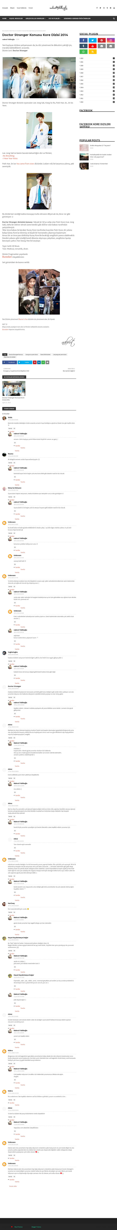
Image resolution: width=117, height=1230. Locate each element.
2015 (97, 84)
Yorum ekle (13, 1186)
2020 (97, 66)
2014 (97, 87)
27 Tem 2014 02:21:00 (13, 727)
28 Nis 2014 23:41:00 (19, 632)
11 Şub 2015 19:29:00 (19, 996)
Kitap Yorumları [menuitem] (33, 24)
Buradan (7, 256)
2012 (97, 95)
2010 (97, 102)
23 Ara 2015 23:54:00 (13, 1016)
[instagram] (104, 8)
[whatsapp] (84, 51)
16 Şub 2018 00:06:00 (13, 1110)
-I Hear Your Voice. (10, 158)
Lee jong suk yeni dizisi (59, 354)
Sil (14, 428)
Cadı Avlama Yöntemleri (99, 164)
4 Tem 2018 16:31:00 (19, 841)
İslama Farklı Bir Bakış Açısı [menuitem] (14, 24)
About (104, 1227)
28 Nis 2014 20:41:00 (19, 436)
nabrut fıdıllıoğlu (8, 39)
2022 (97, 58)
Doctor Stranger (14, 686)
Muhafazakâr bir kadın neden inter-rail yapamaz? (101, 156)
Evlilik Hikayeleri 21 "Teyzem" (100, 145)
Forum (31, 8)
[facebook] (97, 8)
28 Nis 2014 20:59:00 (13, 654)
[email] (102, 46)
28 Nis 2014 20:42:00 (19, 470)
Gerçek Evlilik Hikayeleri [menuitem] (35, 18)
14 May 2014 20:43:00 (13, 688)
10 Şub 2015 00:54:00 (13, 940)
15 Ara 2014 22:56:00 (13, 805)
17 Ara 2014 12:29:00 (13, 861)
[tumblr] (107, 8)
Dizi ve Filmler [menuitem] (54, 18)
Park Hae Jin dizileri (15, 31)
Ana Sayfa (5, 31)
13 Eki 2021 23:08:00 (13, 1165)
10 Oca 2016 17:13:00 (13, 1053)
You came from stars (25, 163)
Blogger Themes (36, 1227)
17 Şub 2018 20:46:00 (19, 1124)
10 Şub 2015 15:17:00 (19, 958)
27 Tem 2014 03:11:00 (19, 745)
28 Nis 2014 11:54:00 (13, 524)
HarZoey (11, 903)
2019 (97, 69)
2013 (97, 91)
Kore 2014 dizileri (45, 354)
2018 (97, 73)
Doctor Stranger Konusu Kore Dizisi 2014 (13, 399)
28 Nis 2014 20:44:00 (19, 594)
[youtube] (114, 8)
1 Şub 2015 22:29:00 (19, 920)
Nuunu (10, 454)
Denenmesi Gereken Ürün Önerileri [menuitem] (77, 18)
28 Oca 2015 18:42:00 (13, 905)
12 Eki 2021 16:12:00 (13, 1144)
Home (98, 1227)
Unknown (12, 522)
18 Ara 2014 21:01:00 (19, 883)
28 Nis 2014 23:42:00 (19, 668)
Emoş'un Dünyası (14, 488)
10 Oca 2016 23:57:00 (13, 1093)
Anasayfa (5, 8)
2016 (97, 80)
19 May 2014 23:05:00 (19, 705)
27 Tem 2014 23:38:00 (13, 771)
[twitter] (100, 8)
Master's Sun (23, 319)
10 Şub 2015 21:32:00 (19, 977)
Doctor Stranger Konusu (16, 354)
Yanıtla (10, 428)
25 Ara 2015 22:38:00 (19, 1033)
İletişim (12, 8)
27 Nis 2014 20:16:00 (13, 456)
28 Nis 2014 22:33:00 (19, 557)
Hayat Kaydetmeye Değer (18, 937)
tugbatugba (13, 652)
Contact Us (111, 1227)
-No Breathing (8, 155)
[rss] (93, 51)
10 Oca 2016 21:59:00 (19, 1071)
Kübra (10, 1050)
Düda (10, 417)
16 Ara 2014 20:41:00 (19, 824)
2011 (97, 98)
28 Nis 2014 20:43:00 (19, 504)
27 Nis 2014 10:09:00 (13, 420)
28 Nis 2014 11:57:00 (13, 578)
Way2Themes (19, 1227)
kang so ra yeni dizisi (32, 354)
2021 (97, 62)
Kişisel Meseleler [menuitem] (16, 18)
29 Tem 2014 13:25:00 (19, 785)
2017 (97, 77)
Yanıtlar (11, 431)
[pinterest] (110, 8)
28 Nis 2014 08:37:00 (13, 490)
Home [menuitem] (4, 18)
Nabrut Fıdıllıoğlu (20, 743)
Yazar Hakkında (21, 8)
